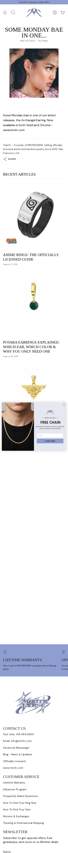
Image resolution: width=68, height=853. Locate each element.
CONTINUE (50, 441)
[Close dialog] (64, 404)
